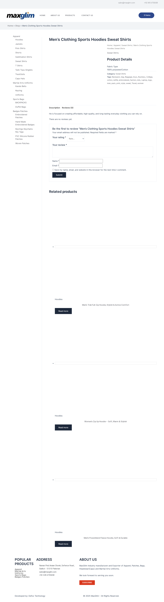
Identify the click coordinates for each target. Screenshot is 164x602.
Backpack (116, 77)
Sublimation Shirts (23, 57)
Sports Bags (20, 575)
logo (150, 80)
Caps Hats (20, 78)
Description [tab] (54, 107)
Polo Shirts (20, 48)
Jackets (18, 44)
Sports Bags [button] (18, 99)
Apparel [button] (16, 36)
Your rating (59, 137)
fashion (133, 80)
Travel (134, 83)
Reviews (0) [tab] (67, 107)
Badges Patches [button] (20, 111)
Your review (59, 144)
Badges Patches (22, 577)
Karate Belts (20, 86)
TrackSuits (20, 74)
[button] (71, 15)
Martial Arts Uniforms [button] (23, 83)
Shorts (18, 52)
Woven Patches (22, 143)
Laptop (144, 80)
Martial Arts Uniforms (20, 572)
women (140, 83)
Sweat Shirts (21, 61)
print (118, 83)
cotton (109, 80)
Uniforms (19, 95)
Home (42, 15)
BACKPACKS (21, 102)
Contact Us (87, 15)
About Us (55, 15)
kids (138, 80)
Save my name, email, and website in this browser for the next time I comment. (90, 170)
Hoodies (19, 39)
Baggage (128, 77)
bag (122, 77)
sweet (128, 83)
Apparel (117, 45)
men (109, 83)
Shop (17, 25)
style (123, 83)
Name (55, 161)
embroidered (124, 80)
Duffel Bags (20, 107)
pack (113, 83)
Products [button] (70, 15)
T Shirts (18, 65)
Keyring (18, 90)
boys (135, 77)
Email (55, 165)
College (149, 77)
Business (141, 77)
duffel (115, 80)
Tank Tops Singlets (24, 70)
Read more (63, 311)
